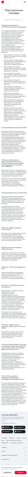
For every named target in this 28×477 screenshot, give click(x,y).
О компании (4, 438)
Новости (24, 438)
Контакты (18, 438)
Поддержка (11, 438)
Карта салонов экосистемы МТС (13, 440)
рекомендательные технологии (9, 469)
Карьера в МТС (4, 443)
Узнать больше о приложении (8, 423)
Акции (2, 440)
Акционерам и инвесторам (16, 443)
